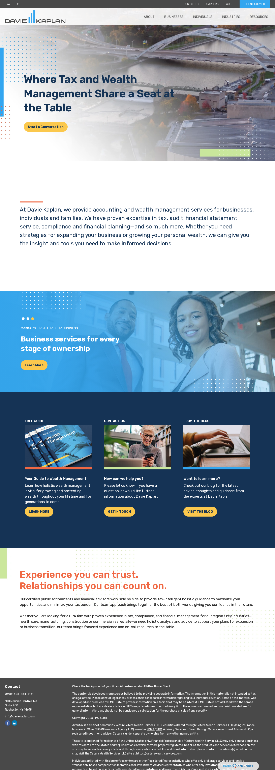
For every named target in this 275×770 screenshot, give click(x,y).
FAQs (228, 4)
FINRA (150, 729)
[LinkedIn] (8, 4)
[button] (149, 16)
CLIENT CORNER (255, 4)
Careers (212, 4)
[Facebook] (17, 4)
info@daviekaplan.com (20, 716)
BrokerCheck (162, 686)
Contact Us (192, 4)
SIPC (159, 729)
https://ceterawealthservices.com (159, 753)
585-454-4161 (23, 694)
